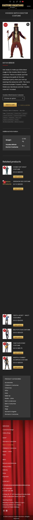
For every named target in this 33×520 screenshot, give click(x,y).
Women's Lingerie (10, 411)
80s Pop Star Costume (21, 330)
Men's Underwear (10, 401)
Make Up (7, 396)
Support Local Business (8, 119)
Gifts (6, 390)
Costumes (24, 113)
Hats (6, 393)
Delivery (5, 470)
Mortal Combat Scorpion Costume (20, 359)
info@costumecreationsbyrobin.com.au (17, 485)
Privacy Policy (7, 466)
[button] (27, 24)
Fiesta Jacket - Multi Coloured (21, 316)
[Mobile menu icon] (28, 6)
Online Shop (6, 433)
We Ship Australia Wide (8, 121)
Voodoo (16, 119)
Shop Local (18, 117)
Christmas (8, 388)
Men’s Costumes (13, 110)
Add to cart (10, 105)
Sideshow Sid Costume (21, 181)
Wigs (6, 409)
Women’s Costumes (11, 414)
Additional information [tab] (10, 131)
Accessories (9, 382)
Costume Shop (17, 113)
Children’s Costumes (11, 385)
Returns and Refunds (9, 463)
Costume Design (8, 430)
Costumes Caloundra (7, 115)
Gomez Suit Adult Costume (19, 168)
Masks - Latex (9, 398)
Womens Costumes (19, 121)
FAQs (4, 473)
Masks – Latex (7, 451)
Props (7, 406)
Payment (6, 476)
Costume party (10, 113)
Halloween (5, 117)
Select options (18, 177)
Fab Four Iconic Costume (19, 344)
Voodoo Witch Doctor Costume (13, 95)
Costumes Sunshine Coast (19, 115)
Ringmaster (11, 117)
